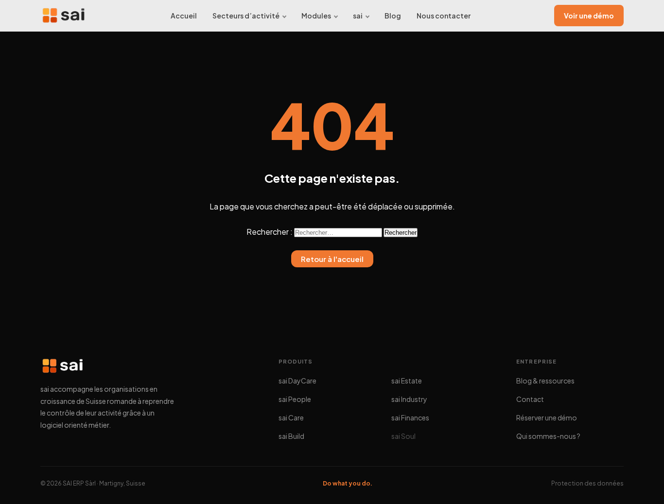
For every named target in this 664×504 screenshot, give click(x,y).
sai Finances (410, 417)
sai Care (291, 417)
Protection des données (587, 483)
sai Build (291, 436)
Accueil (184, 15)
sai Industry (409, 399)
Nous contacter (444, 15)
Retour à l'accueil (332, 258)
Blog (392, 15)
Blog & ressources (545, 380)
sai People (295, 399)
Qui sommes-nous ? (548, 436)
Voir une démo (589, 15)
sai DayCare (297, 380)
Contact (530, 399)
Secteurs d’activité (246, 15)
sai (358, 15)
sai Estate (406, 380)
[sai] (63, 15)
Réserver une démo (546, 417)
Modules (316, 15)
